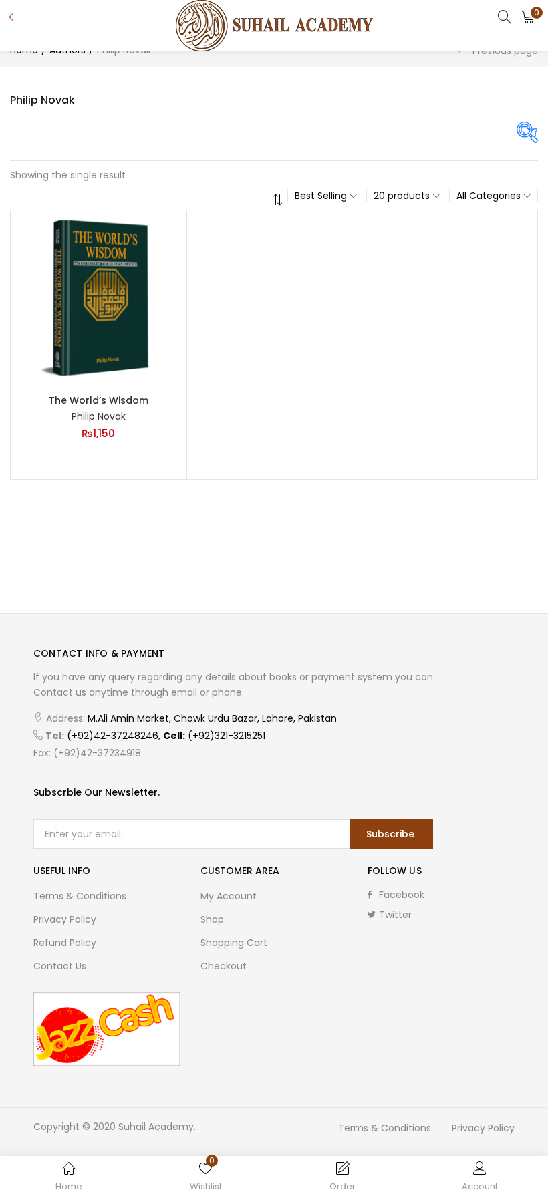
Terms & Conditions (79, 896)
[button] (528, 16)
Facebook (401, 894)
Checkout (223, 966)
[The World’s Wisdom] (98, 297)
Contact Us (59, 966)
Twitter (395, 914)
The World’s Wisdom (98, 400)
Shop (212, 919)
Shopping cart (233, 942)
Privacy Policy (64, 919)
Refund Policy (64, 942)
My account (228, 896)
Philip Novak (99, 416)
